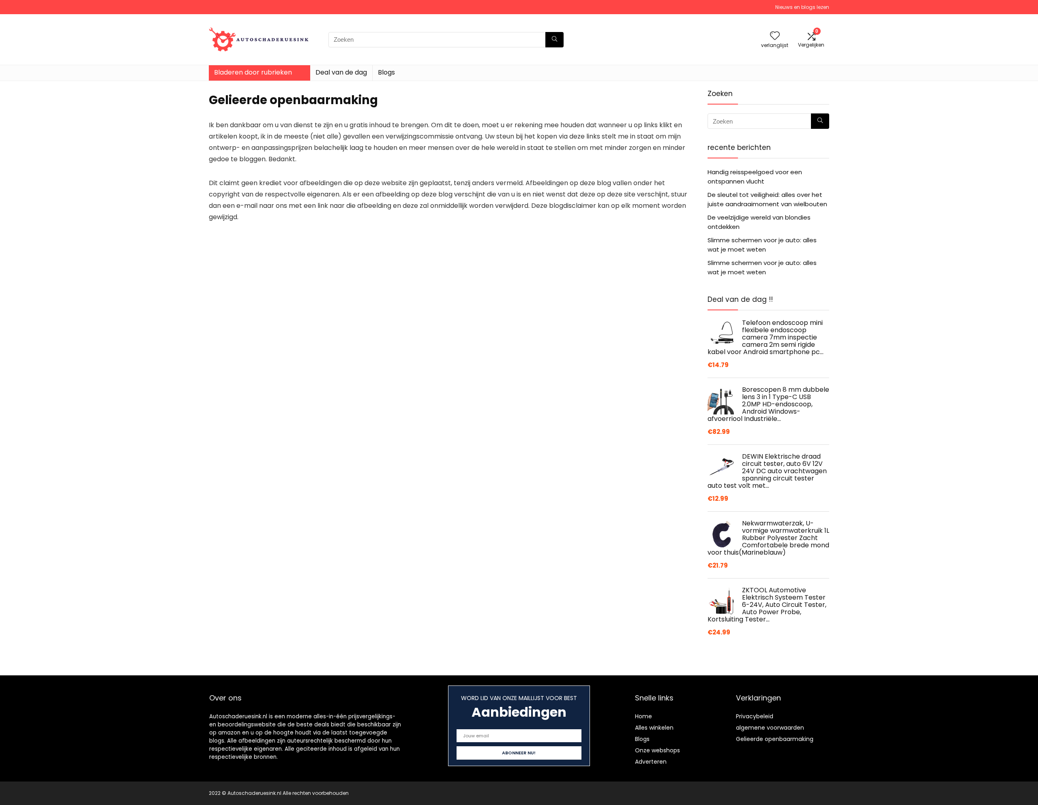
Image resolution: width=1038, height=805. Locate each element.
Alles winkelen (654, 728)
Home (643, 716)
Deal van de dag (341, 72)
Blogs (386, 72)
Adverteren (651, 762)
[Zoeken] (554, 39)
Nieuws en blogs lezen (802, 7)
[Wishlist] (775, 36)
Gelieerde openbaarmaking (774, 739)
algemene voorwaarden (770, 728)
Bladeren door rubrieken (253, 72)
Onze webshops (657, 750)
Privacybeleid (754, 716)
